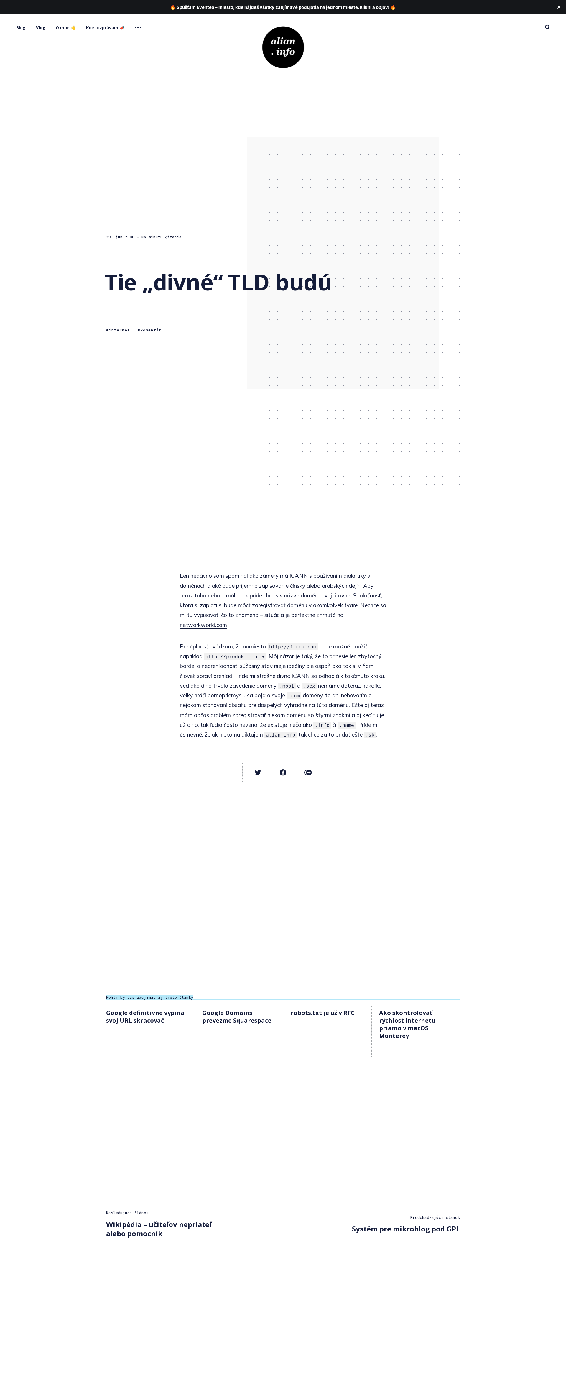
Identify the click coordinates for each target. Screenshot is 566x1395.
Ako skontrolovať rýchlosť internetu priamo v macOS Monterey (407, 1024)
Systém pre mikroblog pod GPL (406, 1229)
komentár (151, 330)
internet (119, 330)
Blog (21, 27)
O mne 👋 (66, 27)
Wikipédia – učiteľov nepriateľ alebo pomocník (158, 1228)
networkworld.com (203, 624)
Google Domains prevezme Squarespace (237, 1016)
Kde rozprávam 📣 (105, 27)
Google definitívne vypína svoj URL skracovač (145, 1016)
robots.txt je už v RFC (323, 1013)
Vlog (40, 27)
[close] (559, 7)
